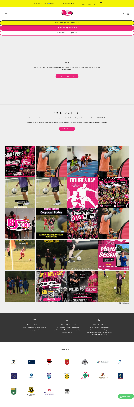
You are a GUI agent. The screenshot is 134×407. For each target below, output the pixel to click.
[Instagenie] (124, 303)
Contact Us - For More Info (67, 33)
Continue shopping (67, 76)
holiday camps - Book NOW (67, 28)
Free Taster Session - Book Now (67, 23)
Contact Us (67, 129)
